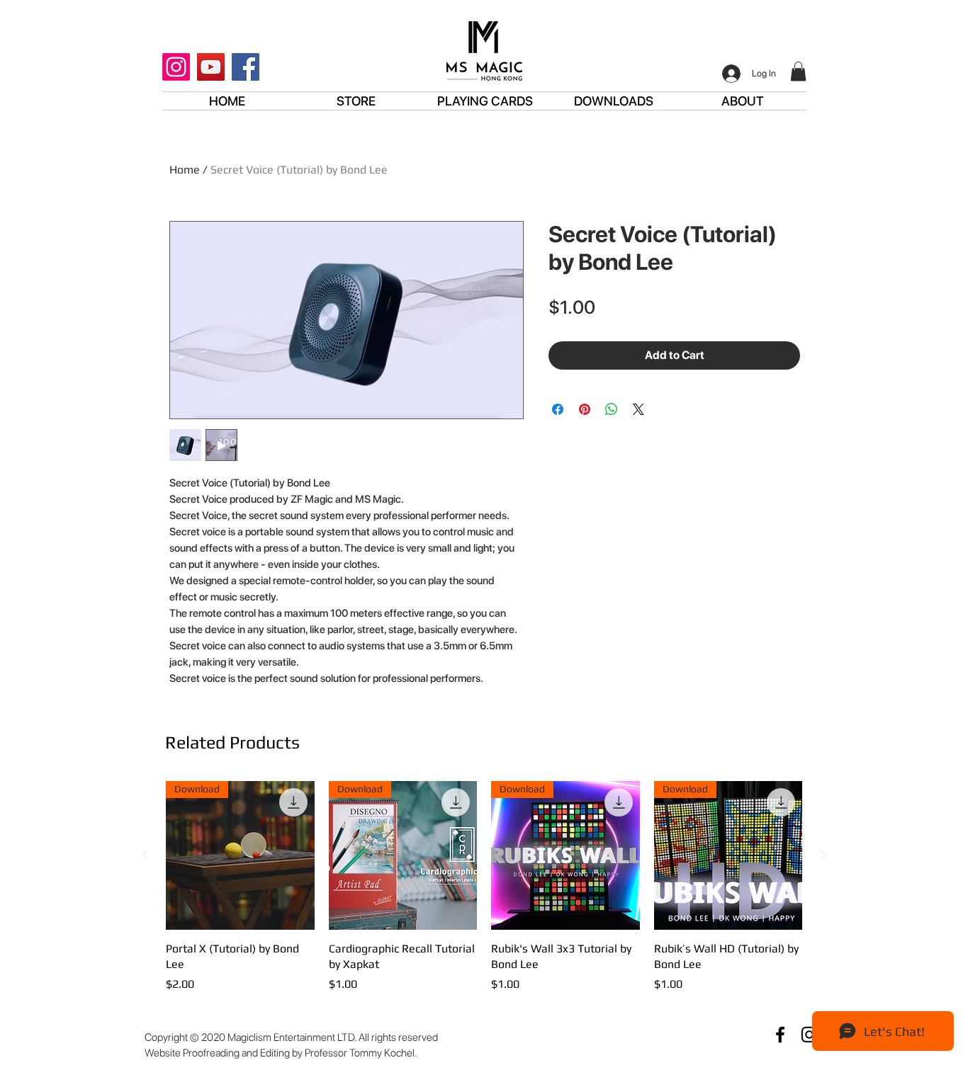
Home (184, 169)
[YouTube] (211, 67)
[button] (798, 71)
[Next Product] (822, 854)
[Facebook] (245, 67)
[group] (484, 894)
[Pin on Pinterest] (584, 409)
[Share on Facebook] (557, 409)
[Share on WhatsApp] (611, 409)
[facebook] (780, 1034)
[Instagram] (176, 67)
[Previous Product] (145, 854)
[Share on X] (638, 409)
